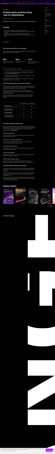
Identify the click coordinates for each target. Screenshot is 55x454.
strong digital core (14, 130)
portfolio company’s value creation (14, 72)
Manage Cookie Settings (49, 452)
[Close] (54, 448)
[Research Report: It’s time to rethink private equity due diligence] (20, 196)
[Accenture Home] (5, 1)
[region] (27, 451)
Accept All (49, 449)
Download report (5, 3)
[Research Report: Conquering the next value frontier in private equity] (33, 196)
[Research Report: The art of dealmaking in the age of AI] (8, 196)
